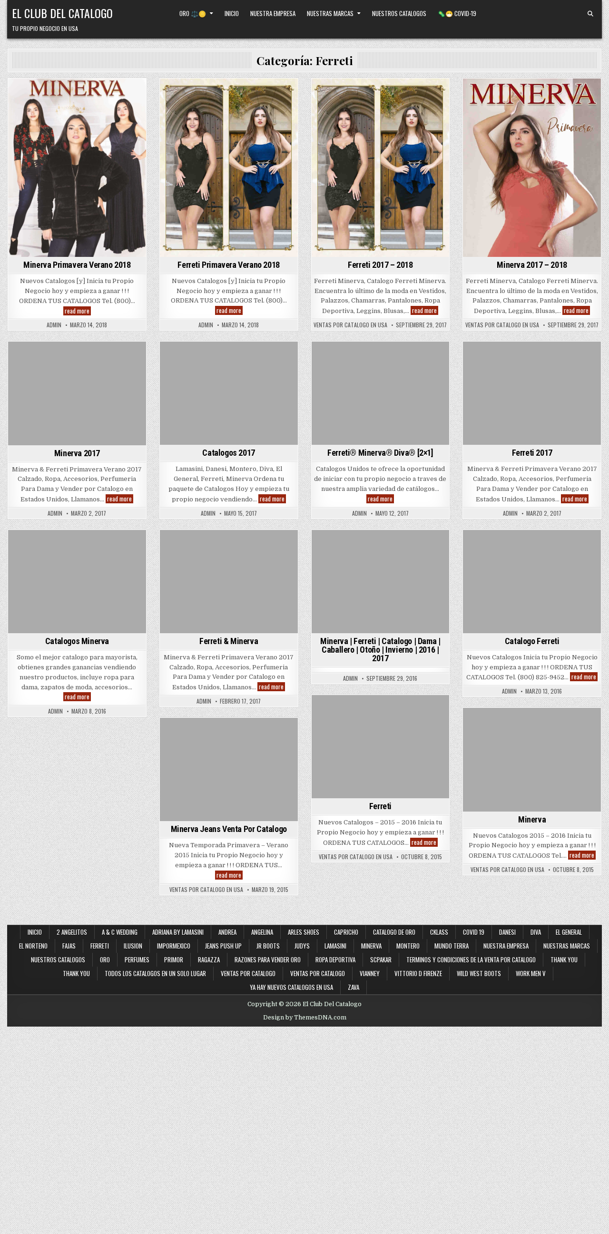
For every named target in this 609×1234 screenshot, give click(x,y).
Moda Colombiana (349, 105)
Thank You (564, 959)
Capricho (346, 932)
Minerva (123, 95)
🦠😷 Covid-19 (457, 13)
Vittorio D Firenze (418, 973)
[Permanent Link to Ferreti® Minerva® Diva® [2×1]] (381, 393)
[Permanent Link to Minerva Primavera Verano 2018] (77, 167)
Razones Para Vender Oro (268, 959)
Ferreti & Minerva (228, 641)
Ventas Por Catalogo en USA (350, 325)
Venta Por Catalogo (356, 134)
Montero (197, 378)
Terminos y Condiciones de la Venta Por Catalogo (471, 959)
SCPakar (381, 959)
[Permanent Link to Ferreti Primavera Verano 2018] (229, 167)
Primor (173, 959)
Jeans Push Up (223, 945)
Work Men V (531, 973)
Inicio (232, 13)
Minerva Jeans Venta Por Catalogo (229, 829)
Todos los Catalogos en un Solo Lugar (155, 973)
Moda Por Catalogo (75, 105)
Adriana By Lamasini (178, 932)
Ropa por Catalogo (99, 124)
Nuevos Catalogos (407, 105)
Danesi (249, 358)
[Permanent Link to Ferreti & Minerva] (229, 581)
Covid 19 (473, 932)
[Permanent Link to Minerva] (532, 759)
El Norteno (33, 945)
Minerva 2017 (77, 453)
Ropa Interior (44, 124)
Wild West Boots (479, 973)
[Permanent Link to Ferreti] (381, 746)
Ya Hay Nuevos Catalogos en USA (291, 987)
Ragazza (209, 959)
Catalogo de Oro (394, 932)
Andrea (227, 932)
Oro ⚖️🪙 (192, 13)
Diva (271, 358)
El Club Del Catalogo (62, 12)
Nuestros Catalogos (399, 13)
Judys (302, 945)
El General (183, 368)
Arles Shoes (303, 932)
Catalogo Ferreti (532, 641)
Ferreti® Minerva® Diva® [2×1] (380, 453)
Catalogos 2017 (228, 453)
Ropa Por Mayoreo (39, 134)
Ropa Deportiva (335, 959)
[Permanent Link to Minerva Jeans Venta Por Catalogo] (229, 769)
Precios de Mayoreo (196, 105)
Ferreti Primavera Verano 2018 (228, 265)
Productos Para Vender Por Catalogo (75, 115)
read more (78, 310)
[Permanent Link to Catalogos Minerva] (77, 581)
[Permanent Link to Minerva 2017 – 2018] (532, 167)
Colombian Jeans (350, 95)
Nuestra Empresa (272, 13)
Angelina (262, 932)
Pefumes (417, 358)
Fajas (69, 945)
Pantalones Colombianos (379, 115)
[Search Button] (590, 14)
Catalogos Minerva (77, 641)
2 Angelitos (72, 932)
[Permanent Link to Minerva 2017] (77, 393)
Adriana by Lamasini (204, 358)
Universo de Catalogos (105, 134)
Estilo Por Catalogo (47, 95)
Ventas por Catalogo (248, 973)
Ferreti (94, 95)
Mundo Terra (451, 945)
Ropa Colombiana (410, 124)
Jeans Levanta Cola (516, 105)
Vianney (370, 973)
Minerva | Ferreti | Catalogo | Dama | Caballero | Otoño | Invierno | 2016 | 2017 (380, 649)
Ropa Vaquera (258, 387)
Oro (105, 959)
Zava (353, 987)
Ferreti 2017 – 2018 (380, 265)
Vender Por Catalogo (256, 115)
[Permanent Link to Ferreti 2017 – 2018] (381, 167)
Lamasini (244, 368)
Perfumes (137, 959)
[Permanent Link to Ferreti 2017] (532, 393)
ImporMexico (173, 945)
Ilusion (133, 945)
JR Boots (268, 945)
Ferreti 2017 (532, 453)
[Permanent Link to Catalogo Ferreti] (532, 581)
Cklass (439, 932)
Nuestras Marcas (330, 13)
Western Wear (412, 134)
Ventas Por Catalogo (77, 144)
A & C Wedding (120, 932)
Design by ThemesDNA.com (304, 1017)
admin (54, 325)
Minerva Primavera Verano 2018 (76, 265)
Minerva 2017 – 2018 (532, 265)
